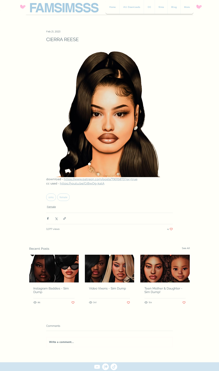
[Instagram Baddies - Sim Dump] (54, 268)
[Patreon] (105, 366)
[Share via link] (64, 218)
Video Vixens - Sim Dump (107, 288)
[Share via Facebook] (47, 218)
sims (51, 197)
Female (51, 206)
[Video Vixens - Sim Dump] (109, 268)
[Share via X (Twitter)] (56, 218)
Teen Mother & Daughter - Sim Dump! (163, 290)
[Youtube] (97, 366)
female (63, 197)
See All (186, 248)
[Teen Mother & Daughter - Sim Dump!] (165, 268)
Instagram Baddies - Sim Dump (51, 290)
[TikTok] (114, 366)
